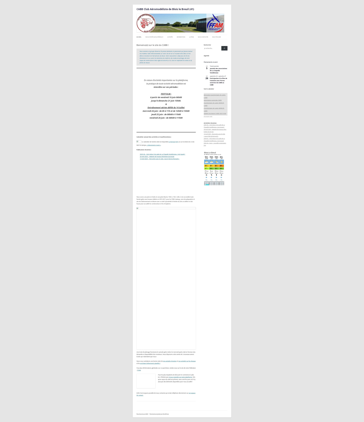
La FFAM (191, 37)
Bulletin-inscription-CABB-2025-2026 (215, 113)
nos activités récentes (169, 361)
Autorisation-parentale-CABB (213, 100)
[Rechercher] (224, 48)
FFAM (139, 370)
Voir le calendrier (209, 89)
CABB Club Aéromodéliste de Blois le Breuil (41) (165, 9)
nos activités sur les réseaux (187, 361)
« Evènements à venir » (154, 145)
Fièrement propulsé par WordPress (159, 414)
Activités (170, 37)
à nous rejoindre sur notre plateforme (180, 377)
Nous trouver (216, 37)
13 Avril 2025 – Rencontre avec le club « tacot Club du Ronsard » (159, 159)
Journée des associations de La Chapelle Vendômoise (218, 71)
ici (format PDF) (173, 142)
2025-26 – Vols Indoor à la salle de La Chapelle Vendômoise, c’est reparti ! (162, 154)
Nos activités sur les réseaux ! (154, 37)
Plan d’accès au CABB (142, 414)
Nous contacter (203, 37)
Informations (181, 37)
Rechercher (207, 45)
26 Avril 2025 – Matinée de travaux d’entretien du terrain (157, 156)
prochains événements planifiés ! (150, 363)
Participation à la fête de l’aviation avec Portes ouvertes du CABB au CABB (218, 81)
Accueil (138, 37)
